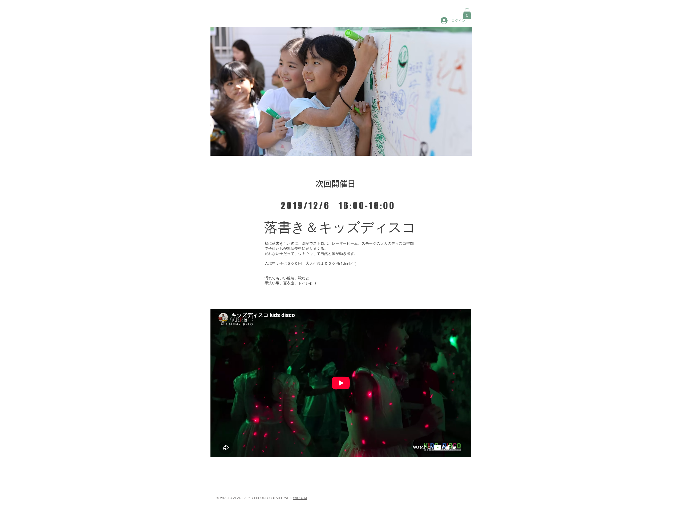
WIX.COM (300, 498)
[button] (467, 13)
